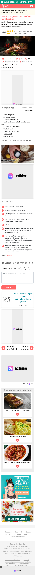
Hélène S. (10, 255)
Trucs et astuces (18, 537)
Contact (26, 560)
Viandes (10, 67)
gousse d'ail (8, 134)
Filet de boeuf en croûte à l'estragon (18, 410)
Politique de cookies (21, 565)
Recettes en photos (15, 10)
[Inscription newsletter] (17, 511)
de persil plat (15, 127)
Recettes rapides (28, 65)
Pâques (4, 67)
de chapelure (11, 117)
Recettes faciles (11, 532)
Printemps (8, 65)
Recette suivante (24, 348)
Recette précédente (12, 348)
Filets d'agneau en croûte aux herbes (14, 11)
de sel (11, 136)
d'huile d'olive (9, 129)
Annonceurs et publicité (12, 560)
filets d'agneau (9, 115)
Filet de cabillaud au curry (17, 436)
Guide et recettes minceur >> (17, 1)
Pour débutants (17, 65)
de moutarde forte (12, 120)
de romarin (15, 131)
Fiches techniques (21, 534)
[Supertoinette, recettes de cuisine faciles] (4, 6)
